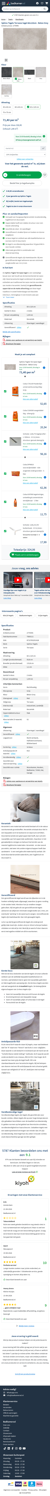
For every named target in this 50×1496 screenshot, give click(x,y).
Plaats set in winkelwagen (26, 554)
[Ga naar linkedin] (8, 1448)
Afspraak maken (9, 1436)
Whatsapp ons (12, 1392)
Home (3, 19)
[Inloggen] (37, 3)
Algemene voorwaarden (11, 1490)
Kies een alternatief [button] (30, 399)
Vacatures (7, 1439)
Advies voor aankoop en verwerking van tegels (24, 340)
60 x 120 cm (34, 107)
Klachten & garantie (10, 1415)
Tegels (10, 19)
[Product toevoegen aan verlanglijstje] (45, 175)
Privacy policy (33, 1490)
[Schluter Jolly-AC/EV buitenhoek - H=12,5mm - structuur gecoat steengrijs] (15, 531)
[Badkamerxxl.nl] (15, 3)
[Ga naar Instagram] (16, 1448)
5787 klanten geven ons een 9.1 (26, 15)
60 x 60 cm (19, 107)
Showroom (7, 1433)
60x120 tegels (8, 615)
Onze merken (8, 1444)
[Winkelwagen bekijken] (46, 3)
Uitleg (19, 327)
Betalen (6, 1404)
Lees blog (7, 598)
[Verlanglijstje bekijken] (42, 3)
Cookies (24, 1490)
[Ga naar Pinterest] (20, 1448)
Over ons (6, 1425)
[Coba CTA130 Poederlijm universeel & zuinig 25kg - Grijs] (15, 391)
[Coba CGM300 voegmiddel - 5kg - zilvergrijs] (15, 416)
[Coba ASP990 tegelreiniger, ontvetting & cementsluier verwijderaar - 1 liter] (15, 502)
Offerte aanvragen (10, 1413)
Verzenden (7, 1407)
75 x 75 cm (7, 112)
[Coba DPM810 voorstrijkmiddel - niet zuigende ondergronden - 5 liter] (15, 473)
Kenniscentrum (9, 1441)
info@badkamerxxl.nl (15, 1395)
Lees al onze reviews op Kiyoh (23, 1172)
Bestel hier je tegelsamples (22, 183)
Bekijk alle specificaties (12, 332)
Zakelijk (6, 1428)
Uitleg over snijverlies (25, 159)
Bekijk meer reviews (26, 1326)
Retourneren (8, 1410)
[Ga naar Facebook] (12, 1448)
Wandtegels (19, 19)
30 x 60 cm (7, 107)
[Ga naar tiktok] (5, 1448)
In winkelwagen (23, 175)
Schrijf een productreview (25, 1374)
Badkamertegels (25, 615)
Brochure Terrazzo (13, 344)
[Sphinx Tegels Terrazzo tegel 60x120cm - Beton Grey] (25, 39)
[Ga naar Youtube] (24, 1448)
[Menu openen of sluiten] (3, 3)
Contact (6, 1430)
